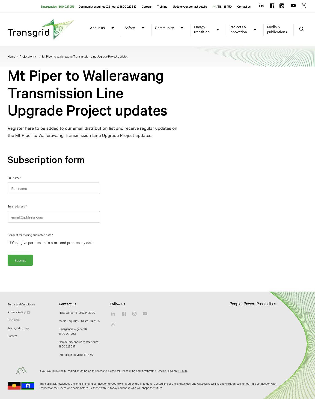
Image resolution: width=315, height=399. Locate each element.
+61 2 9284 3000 (84, 312)
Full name (14, 178)
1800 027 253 (67, 333)
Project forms (28, 56)
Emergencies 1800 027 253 (57, 6)
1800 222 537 (67, 346)
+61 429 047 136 (89, 321)
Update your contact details (190, 6)
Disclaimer (14, 320)
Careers (147, 6)
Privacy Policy (17, 312)
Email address (17, 206)
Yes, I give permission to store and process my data (52, 242)
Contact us (244, 6)
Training (162, 6)
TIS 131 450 (224, 6)
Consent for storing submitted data (30, 235)
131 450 (88, 354)
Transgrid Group (18, 328)
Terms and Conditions (21, 304)
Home (11, 56)
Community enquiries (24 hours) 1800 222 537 (107, 6)
